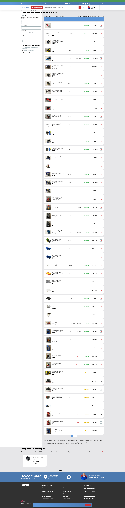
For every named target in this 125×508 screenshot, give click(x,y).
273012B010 (78, 372)
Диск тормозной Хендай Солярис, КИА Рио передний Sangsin (58, 174)
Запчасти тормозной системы (48, 498)
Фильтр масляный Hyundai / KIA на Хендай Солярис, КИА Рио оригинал (57, 231)
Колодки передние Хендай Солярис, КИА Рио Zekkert (56, 141)
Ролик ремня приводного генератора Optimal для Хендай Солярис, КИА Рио (57, 41)
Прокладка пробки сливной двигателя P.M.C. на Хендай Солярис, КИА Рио (56, 264)
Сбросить (31, 32)
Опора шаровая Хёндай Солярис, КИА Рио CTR (57, 108)
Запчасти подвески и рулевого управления (31, 45)
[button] (102, 452)
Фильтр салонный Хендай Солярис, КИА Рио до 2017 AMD (57, 289)
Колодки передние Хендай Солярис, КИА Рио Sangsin (56, 132)
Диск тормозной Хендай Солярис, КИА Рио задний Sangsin (58, 190)
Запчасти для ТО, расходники (29, 52)
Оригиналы (56, 16)
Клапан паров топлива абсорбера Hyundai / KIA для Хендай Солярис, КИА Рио (57, 66)
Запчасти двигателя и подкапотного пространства (30, 36)
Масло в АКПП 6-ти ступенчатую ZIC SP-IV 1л (57, 422)
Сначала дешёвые (93, 16)
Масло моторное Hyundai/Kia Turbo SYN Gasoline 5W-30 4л (57, 215)
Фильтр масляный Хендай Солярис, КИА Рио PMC (56, 249)
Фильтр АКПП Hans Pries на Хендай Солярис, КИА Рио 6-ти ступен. (57, 297)
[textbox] (31, 25)
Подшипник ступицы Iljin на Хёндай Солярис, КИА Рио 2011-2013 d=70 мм (58, 74)
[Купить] (101, 25)
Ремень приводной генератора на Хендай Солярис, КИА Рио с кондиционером (57, 24)
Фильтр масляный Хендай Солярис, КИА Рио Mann (56, 240)
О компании (23, 3)
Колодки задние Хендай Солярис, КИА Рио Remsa (57, 389)
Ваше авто (27, 15)
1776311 (77, 356)
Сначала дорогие (100, 16)
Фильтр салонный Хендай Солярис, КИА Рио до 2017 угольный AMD (56, 281)
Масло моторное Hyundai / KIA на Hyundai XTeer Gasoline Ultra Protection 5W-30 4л (57, 198)
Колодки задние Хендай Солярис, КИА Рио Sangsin (57, 149)
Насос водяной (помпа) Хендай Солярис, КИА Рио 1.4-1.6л (57, 50)
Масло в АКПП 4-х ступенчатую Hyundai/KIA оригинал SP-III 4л (57, 430)
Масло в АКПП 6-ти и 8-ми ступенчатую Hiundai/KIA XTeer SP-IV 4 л (57, 339)
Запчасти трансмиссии (27, 43)
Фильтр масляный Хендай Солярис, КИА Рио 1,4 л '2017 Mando (57, 256)
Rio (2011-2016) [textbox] (25, 23)
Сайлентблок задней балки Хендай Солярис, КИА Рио (56, 116)
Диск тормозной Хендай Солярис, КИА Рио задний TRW (58, 182)
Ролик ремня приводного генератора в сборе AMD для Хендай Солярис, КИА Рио (57, 33)
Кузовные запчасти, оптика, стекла (47, 492)
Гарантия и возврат (40, 3)
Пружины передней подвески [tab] (77, 451)
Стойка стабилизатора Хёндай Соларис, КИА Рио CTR (57, 124)
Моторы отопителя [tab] (27, 451)
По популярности (85, 16)
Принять (88, 504)
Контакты (47, 3)
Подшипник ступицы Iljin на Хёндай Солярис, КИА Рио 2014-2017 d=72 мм (58, 82)
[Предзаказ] (101, 373)
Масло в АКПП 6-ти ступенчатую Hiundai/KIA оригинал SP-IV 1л (57, 331)
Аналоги (62, 16)
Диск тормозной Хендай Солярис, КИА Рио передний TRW (58, 165)
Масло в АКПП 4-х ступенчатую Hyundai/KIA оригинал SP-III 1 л (57, 347)
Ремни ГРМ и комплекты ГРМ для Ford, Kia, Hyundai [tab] (50, 451)
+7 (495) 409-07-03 (84, 3)
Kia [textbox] (22, 20)
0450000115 (78, 414)
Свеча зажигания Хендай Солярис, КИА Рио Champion (57, 397)
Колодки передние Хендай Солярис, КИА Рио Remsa (56, 380)
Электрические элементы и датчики (30, 38)
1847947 (77, 364)
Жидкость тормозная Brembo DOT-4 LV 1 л (57, 364)
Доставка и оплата (31, 3)
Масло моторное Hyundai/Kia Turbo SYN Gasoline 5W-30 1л (57, 223)
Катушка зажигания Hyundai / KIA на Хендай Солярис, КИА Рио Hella (57, 372)
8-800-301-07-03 (67, 3)
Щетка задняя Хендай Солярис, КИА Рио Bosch (57, 405)
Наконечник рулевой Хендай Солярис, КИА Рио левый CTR (57, 91)
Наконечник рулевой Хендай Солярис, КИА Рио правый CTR (57, 99)
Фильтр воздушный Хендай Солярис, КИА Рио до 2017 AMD (57, 273)
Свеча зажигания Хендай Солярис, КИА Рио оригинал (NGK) (57, 322)
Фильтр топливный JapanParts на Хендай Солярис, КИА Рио (57, 314)
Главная (22, 10)
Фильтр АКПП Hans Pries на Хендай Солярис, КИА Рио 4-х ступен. (57, 306)
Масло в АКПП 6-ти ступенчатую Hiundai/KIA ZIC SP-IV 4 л (57, 414)
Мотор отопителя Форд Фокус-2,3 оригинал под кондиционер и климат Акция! (38, 459)
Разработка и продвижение (26, 503)
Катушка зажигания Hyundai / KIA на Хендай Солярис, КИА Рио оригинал (57, 57)
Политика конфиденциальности (26, 494)
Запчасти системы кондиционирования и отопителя (67, 495)
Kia (29, 10)
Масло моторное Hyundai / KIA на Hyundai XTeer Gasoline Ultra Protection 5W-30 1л (57, 206)
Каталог (26, 10)
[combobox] (31, 21)
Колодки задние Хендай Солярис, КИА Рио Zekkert (57, 157)
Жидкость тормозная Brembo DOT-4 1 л (57, 356)
